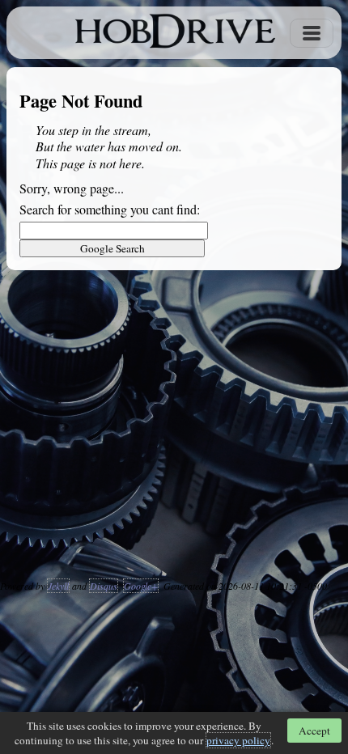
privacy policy (238, 740)
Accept (314, 730)
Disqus (103, 585)
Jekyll (58, 585)
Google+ (141, 585)
